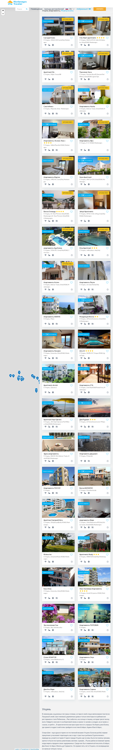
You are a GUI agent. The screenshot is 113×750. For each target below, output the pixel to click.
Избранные (83, 9)
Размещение (36, 9)
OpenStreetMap (34, 749)
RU (70, 9)
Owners (99, 9)
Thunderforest (25, 749)
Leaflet (17, 749)
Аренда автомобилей (54, 9)
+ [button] (3, 10)
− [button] (3, 13)
